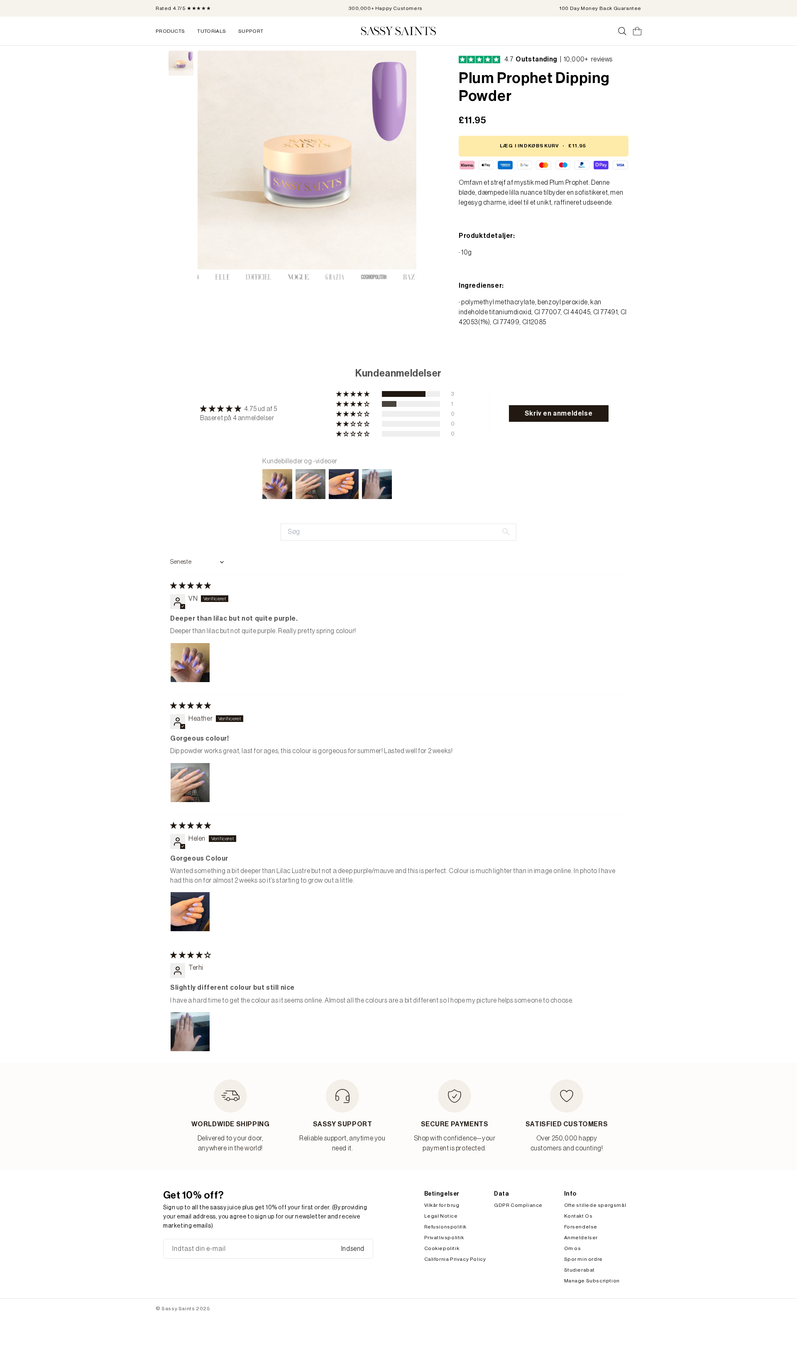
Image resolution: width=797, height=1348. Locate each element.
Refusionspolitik (445, 1226)
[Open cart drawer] (637, 31)
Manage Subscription (592, 1280)
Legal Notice (441, 1215)
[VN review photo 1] (190, 663)
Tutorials (211, 31)
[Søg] (622, 31)
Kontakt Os (578, 1215)
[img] (190, 585)
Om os (572, 1248)
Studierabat (579, 1269)
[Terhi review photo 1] (190, 1032)
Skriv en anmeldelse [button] (558, 413)
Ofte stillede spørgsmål (595, 1205)
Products (170, 31)
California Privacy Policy (455, 1259)
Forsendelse (581, 1226)
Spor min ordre (583, 1259)
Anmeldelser (581, 1237)
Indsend (352, 1248)
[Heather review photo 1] (190, 782)
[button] (353, 394)
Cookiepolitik (442, 1248)
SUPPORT (250, 31)
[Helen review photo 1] (190, 912)
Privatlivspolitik (444, 1237)
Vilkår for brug (442, 1205)
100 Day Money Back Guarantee (600, 8)
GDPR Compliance (518, 1205)
